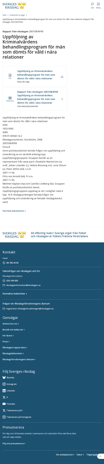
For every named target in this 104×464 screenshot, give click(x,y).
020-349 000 (12, 280)
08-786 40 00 (12, 262)
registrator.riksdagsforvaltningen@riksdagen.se (30, 308)
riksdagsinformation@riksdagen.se (23, 285)
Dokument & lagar (17, 15)
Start (4, 15)
